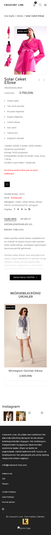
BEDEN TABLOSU (14, 229)
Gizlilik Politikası (9, 492)
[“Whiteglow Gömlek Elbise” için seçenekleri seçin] (25, 383)
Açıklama (10, 219)
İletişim (5, 484)
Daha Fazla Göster (24, 277)
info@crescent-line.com (14, 465)
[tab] (10, 219)
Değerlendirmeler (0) (18, 224)
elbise (20, 16)
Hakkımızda (7, 474)
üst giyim (33, 205)
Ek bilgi (26, 219)
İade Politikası (8, 497)
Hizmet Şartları (8, 502)
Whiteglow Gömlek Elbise (25, 370)
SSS (3, 479)
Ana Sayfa (9, 16)
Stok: (7, 198)
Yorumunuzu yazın (13, 87)
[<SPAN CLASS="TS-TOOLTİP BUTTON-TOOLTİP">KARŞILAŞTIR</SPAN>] (7, 184)
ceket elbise (28, 202)
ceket (18, 202)
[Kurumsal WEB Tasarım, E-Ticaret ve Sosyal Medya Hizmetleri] (25, 520)
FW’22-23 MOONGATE (16, 205)
